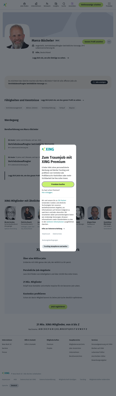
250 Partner (62, 200)
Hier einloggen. (47, 193)
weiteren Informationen (55, 222)
